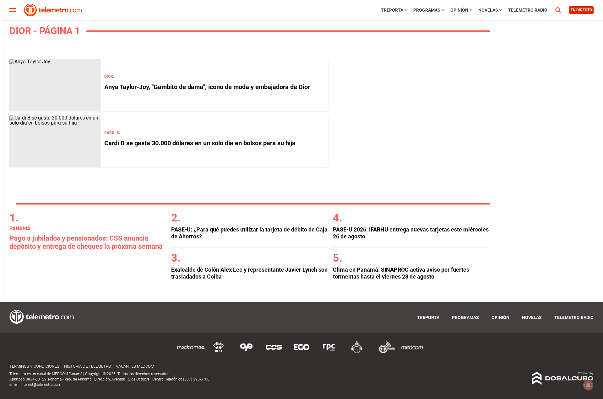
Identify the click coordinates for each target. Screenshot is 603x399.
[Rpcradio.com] (329, 352)
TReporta (392, 10)
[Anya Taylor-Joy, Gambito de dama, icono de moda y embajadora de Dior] (55, 85)
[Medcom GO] (191, 352)
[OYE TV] (246, 352)
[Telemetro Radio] (384, 352)
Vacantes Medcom (135, 366)
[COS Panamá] (274, 352)
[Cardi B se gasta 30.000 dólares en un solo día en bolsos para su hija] (55, 141)
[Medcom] (412, 352)
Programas (426, 10)
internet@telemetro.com (40, 384)
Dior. (109, 76)
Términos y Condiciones (34, 366)
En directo (581, 10)
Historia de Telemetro (87, 366)
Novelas (488, 10)
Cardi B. (112, 132)
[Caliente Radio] (357, 352)
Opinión (459, 10)
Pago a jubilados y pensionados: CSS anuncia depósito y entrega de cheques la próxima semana (86, 242)
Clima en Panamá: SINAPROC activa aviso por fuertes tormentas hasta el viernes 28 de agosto (401, 273)
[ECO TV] (301, 352)
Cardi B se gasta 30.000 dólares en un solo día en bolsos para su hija (200, 143)
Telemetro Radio (527, 10)
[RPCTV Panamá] (218, 352)
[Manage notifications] (588, 385)
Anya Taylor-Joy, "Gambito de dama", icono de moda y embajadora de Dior (207, 87)
